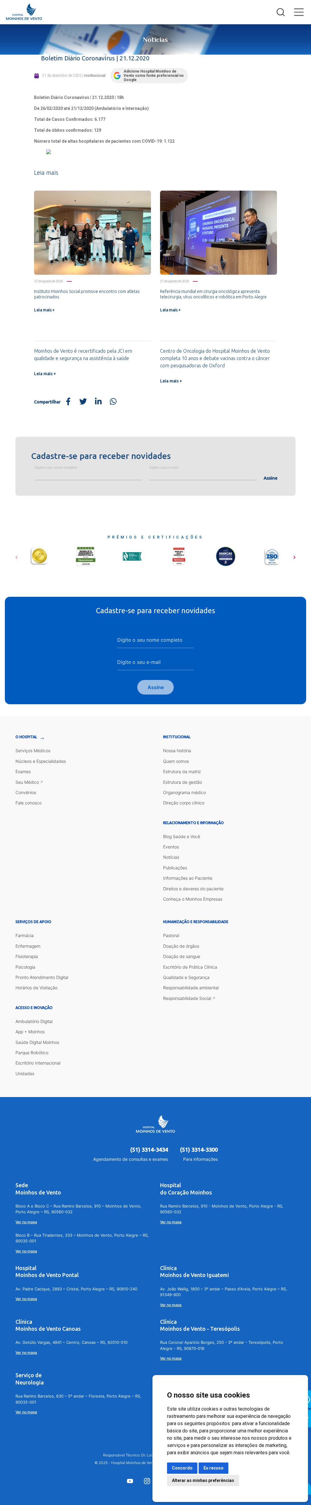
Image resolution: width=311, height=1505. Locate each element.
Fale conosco (28, 802)
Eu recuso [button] (213, 1468)
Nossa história (177, 750)
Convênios (25, 792)
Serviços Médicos (32, 750)
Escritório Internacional (37, 1062)
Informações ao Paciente (187, 878)
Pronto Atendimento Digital (41, 977)
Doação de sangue (181, 956)
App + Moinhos (30, 1031)
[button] (16, 555)
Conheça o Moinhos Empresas (192, 899)
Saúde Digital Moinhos (37, 1042)
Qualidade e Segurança (186, 977)
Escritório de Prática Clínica (190, 967)
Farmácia (24, 935)
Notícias (171, 857)
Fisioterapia (26, 956)
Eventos (171, 846)
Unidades (24, 1073)
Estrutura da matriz (182, 771)
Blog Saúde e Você (181, 836)
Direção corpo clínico (183, 802)
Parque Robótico (31, 1052)
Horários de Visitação (36, 987)
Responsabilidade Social (187, 998)
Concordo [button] (182, 1468)
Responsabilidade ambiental (191, 987)
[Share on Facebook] (68, 402)
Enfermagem (27, 946)
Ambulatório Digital (34, 1021)
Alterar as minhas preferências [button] (203, 1480)
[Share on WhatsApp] (113, 402)
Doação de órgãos (181, 946)
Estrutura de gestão (182, 782)
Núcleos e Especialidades (40, 761)
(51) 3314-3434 (149, 1150)
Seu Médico (27, 782)
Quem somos (176, 761)
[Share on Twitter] (83, 402)
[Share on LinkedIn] (98, 402)
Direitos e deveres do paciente (193, 888)
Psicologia (25, 967)
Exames (23, 771)
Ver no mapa (26, 1222)
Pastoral (171, 935)
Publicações (175, 867)
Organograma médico (184, 792)
